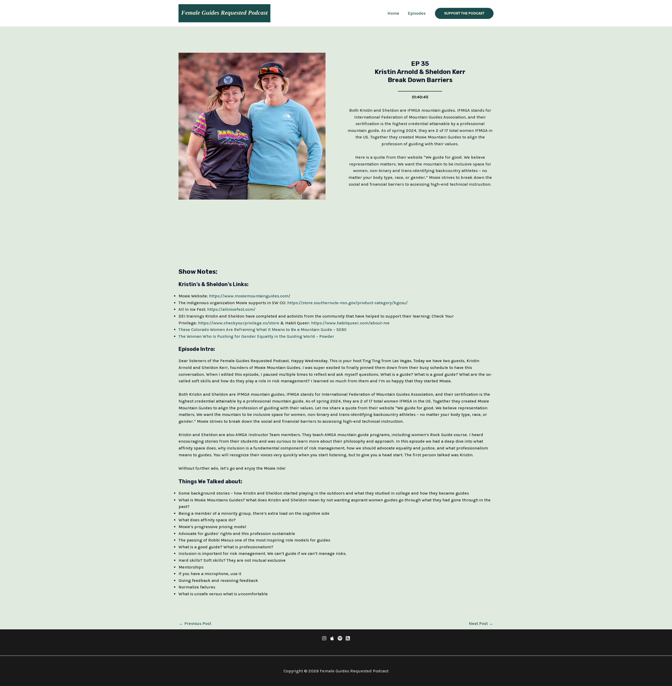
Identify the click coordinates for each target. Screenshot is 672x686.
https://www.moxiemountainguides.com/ (249, 295)
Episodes (417, 13)
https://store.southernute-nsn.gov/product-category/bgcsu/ (347, 302)
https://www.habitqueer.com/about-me (350, 322)
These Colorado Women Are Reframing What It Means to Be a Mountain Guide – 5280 (262, 329)
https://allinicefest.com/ (231, 309)
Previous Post (195, 623)
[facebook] (324, 638)
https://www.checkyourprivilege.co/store (238, 322)
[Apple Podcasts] (332, 638)
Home (393, 13)
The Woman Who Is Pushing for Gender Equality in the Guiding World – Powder (256, 336)
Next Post (481, 623)
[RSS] (347, 638)
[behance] (340, 638)
